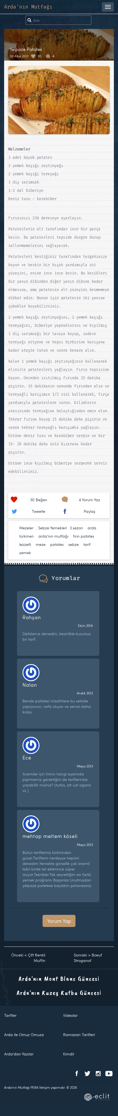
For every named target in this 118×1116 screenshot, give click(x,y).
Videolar (70, 1015)
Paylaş (89, 511)
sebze (73, 544)
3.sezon (76, 527)
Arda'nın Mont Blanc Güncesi (59, 978)
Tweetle (38, 511)
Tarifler (10, 1015)
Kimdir (68, 1053)
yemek (25, 552)
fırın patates (83, 536)
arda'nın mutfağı (53, 536)
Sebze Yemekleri (52, 527)
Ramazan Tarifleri (79, 1034)
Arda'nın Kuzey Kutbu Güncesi (59, 992)
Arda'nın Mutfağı (28, 7)
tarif (87, 544)
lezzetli (25, 544)
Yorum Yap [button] (59, 920)
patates (57, 544)
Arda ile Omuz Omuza (24, 1034)
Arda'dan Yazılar (18, 1053)
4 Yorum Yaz (89, 499)
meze (41, 544)
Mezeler (26, 527)
